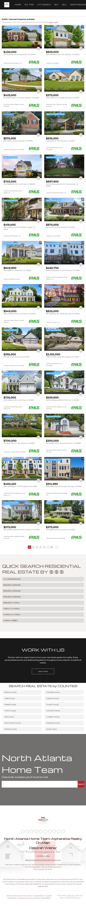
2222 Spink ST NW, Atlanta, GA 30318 (60, 141)
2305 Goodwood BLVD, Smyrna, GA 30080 (62, 400)
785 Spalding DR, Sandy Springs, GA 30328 (62, 314)
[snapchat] (54, 831)
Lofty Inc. (70, 895)
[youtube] (45, 831)
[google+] (63, 831)
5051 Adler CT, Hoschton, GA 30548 (17, 270)
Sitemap (36, 898)
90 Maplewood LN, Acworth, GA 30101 (60, 530)
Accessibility (46, 898)
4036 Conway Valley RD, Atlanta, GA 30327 (62, 357)
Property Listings (25, 898)
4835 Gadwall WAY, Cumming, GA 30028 (19, 314)
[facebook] (23, 831)
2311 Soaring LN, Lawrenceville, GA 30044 (19, 54)
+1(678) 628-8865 (43, 856)
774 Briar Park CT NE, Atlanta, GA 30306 (19, 443)
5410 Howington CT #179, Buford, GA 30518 (20, 486)
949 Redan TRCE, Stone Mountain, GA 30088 (63, 443)
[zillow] (36, 831)
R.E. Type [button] (29, 5)
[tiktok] (49, 831)
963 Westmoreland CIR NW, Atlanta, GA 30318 (21, 530)
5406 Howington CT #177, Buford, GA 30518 (63, 270)
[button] (6, 4)
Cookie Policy (39, 895)
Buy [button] (56, 5)
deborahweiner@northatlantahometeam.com (43, 860)
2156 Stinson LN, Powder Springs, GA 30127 (62, 98)
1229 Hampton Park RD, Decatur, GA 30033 (63, 54)
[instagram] (40, 831)
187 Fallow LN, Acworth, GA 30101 (16, 357)
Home (18, 5)
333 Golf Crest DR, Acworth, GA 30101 (60, 227)
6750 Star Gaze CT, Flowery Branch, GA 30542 (21, 98)
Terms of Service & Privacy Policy (20, 895)
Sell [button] (64, 5)
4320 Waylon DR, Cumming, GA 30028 (18, 400)
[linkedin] (27, 831)
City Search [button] (44, 5)
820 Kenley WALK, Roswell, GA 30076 (18, 141)
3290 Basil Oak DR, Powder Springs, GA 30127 (64, 486)
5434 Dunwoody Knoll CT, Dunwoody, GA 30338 (62, 185)
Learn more (53, 22)
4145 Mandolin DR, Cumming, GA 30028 (19, 184)
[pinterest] (58, 831)
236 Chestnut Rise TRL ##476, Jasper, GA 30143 (19, 228)
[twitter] (31, 831)
